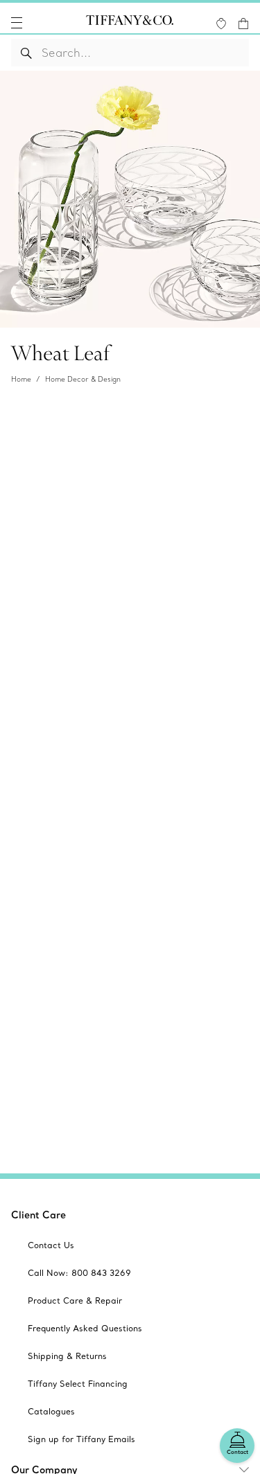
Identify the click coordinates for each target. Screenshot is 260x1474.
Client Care (38, 1215)
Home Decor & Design (83, 379)
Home (21, 379)
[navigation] (16, 22)
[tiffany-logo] (129, 23)
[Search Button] (27, 52)
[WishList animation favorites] (221, 23)
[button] (16, 22)
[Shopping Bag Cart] (243, 23)
